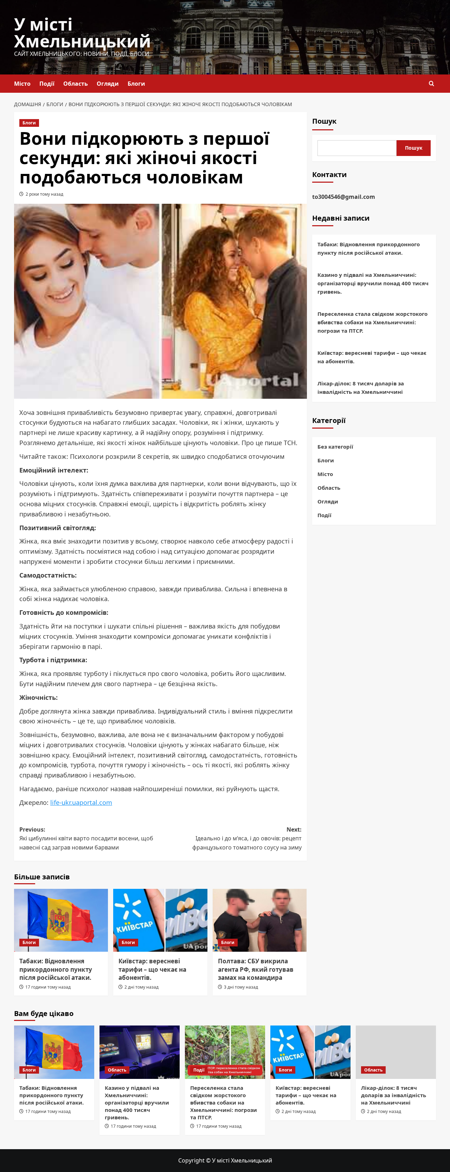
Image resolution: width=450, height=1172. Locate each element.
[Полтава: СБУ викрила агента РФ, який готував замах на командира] (260, 920)
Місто (22, 83)
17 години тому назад (48, 987)
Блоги (136, 83)
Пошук (324, 121)
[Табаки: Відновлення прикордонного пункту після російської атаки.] (61, 920)
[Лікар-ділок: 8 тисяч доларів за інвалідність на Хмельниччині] (396, 1052)
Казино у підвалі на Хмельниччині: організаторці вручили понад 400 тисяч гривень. (373, 283)
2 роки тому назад (44, 194)
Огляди (108, 83)
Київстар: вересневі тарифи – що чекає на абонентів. (152, 969)
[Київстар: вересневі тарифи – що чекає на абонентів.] (160, 920)
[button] (431, 83)
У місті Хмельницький (82, 32)
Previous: (86, 838)
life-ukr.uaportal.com (81, 802)
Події (46, 83)
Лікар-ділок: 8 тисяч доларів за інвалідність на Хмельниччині (360, 388)
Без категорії (335, 446)
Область (75, 83)
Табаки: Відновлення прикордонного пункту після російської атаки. (55, 969)
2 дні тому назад (141, 987)
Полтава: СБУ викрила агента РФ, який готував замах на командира (256, 969)
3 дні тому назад (241, 987)
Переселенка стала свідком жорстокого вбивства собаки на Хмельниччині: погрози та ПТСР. (372, 322)
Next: (246, 838)
